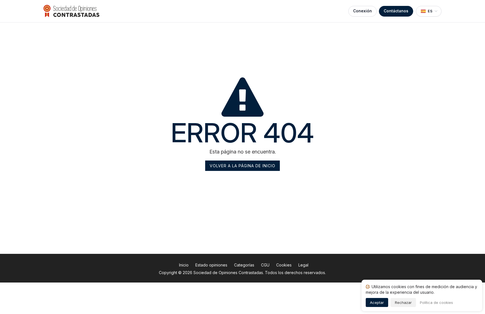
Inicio (184, 265)
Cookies (284, 265)
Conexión (362, 11)
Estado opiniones (211, 265)
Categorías (244, 265)
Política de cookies (436, 302)
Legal (303, 265)
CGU (265, 265)
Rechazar (403, 302)
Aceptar (377, 302)
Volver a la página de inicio (242, 165)
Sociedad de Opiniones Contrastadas (228, 272)
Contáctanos (396, 11)
